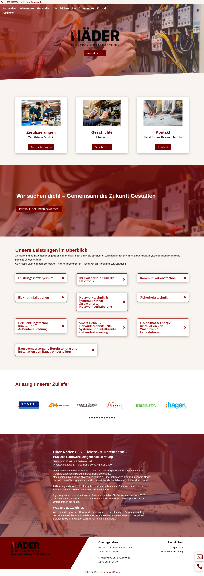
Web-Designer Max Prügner (107, 572)
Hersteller (44, 8)
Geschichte (61, 8)
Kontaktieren (95, 53)
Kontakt (102, 8)
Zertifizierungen (83, 8)
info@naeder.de (34, 2)
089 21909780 (13, 2)
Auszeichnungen (41, 147)
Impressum (177, 547)
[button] (185, 407)
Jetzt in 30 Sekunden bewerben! (39, 209)
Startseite (9, 8)
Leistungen (26, 8)
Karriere (8, 13)
